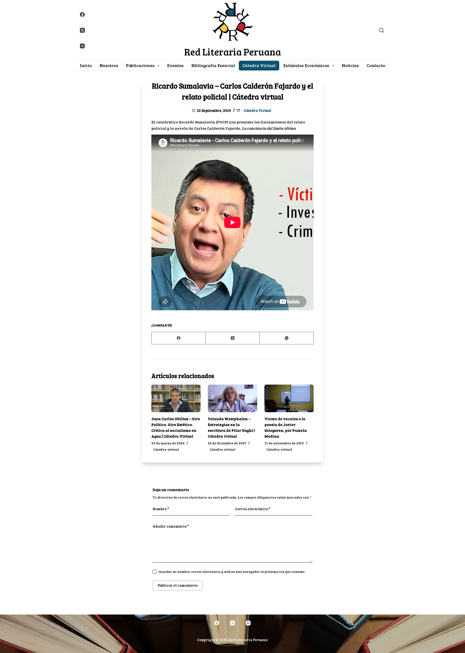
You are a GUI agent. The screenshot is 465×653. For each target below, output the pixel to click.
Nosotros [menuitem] (109, 65)
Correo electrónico (252, 508)
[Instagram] (82, 46)
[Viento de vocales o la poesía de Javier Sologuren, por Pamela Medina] (289, 398)
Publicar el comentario (178, 585)
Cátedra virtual (257, 110)
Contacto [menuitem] (376, 65)
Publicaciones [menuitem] (140, 65)
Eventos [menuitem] (175, 65)
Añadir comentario (171, 526)
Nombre (161, 508)
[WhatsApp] (287, 338)
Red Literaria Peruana (232, 51)
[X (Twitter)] (82, 30)
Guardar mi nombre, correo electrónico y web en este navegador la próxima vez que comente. (232, 571)
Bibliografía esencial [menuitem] (213, 65)
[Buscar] (381, 30)
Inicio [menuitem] (86, 65)
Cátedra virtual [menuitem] (259, 65)
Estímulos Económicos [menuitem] (306, 65)
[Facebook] (82, 14)
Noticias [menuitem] (350, 65)
